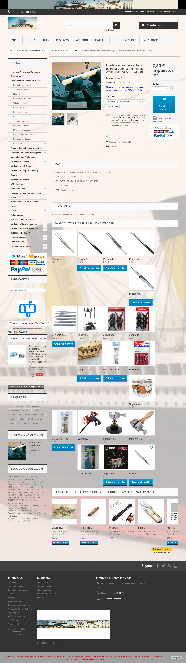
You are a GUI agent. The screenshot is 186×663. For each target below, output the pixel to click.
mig (18, 423)
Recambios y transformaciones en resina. (26, 195)
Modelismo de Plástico (21, 166)
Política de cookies (16, 616)
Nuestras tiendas (15, 586)
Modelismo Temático (20, 161)
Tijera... (141, 528)
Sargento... (83, 438)
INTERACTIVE (31, 415)
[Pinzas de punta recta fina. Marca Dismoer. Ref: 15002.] (64, 243)
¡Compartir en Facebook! (120, 142)
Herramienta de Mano (22, 85)
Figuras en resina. (19, 188)
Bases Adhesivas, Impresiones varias (24, 204)
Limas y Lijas (18, 94)
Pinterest (114, 107)
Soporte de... (136, 404)
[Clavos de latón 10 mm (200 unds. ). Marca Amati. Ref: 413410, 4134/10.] (64, 512)
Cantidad (157, 84)
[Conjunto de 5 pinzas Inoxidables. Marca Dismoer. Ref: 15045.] (64, 319)
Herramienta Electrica (22, 139)
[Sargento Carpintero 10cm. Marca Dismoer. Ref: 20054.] (90, 423)
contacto (103, 30)
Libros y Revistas (18, 237)
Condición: (111, 82)
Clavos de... (57, 528)
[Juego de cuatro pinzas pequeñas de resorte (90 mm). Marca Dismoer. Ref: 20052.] (116, 319)
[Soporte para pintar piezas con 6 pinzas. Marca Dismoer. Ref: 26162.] (90, 319)
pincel (35, 410)
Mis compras (43, 582)
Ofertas (31, 40)
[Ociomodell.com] (35, 23)
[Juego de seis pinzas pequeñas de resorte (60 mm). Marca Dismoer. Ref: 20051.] (142, 319)
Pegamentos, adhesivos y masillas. (27, 148)
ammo (26, 423)
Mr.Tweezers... (85, 473)
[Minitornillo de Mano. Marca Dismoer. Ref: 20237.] (142, 423)
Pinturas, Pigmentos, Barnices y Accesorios (25, 74)
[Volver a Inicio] (11, 51)
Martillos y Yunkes (21, 126)
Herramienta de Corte (22, 99)
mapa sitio (114, 30)
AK (20, 415)
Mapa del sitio (14, 624)
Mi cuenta (43, 578)
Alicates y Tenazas (21, 90)
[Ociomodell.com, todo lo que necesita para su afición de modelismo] (93, 4)
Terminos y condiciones (19, 605)
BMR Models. (17, 184)
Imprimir (114, 146)
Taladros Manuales (21, 103)
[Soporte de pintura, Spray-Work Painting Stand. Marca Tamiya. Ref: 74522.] (142, 388)
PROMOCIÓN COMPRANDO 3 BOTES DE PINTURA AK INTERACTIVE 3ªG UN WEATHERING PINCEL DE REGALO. (26, 495)
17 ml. (30, 419)
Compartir (125, 102)
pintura (20, 406)
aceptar (176, 657)
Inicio (15, 40)
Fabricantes (20, 279)
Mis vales (41, 598)
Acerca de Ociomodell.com (20, 609)
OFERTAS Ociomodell (21, 246)
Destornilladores (20, 112)
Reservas (62, 40)
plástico (13, 419)
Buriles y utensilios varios (24, 135)
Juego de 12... (85, 369)
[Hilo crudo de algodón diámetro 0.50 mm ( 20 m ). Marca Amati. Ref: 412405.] (93, 512)
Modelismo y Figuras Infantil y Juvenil (24, 172)
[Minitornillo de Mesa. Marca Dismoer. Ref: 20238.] (116, 423)
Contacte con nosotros (134, 12)
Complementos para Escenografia (26, 153)
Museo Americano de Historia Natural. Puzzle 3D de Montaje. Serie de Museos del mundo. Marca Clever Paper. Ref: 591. (38, 355)
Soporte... (82, 335)
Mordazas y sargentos (22, 130)
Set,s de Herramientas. (23, 121)
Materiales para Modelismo (23, 157)
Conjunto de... (59, 335)
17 (43, 423)
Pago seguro (13, 613)
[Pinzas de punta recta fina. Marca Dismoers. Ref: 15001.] (116, 243)
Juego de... (109, 335)
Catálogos (150, 40)
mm (42, 415)
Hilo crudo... (86, 528)
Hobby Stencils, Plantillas (22, 219)
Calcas (14, 210)
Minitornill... (109, 438)
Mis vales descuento (46, 586)
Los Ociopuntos (15, 620)
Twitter (101, 40)
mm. (11, 423)
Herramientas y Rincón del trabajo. (26, 81)
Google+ (139, 102)
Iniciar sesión (170, 12)
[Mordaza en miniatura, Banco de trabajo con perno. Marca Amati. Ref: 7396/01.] (58, 119)
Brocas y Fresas (20, 108)
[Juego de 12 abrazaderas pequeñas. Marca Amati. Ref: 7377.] (90, 353)
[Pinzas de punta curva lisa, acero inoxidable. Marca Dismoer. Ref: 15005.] (90, 243)
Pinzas (16, 117)
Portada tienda (17, 242)
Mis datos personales (46, 594)
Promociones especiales (28, 338)
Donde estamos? (124, 40)
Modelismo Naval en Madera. (24, 224)
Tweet (112, 102)
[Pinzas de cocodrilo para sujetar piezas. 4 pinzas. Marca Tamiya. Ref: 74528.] (142, 353)
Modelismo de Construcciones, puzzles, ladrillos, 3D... (25, 230)
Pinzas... (134, 473)
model (35, 423)
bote (11, 406)
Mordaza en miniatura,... (35, 443)
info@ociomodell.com (116, 598)
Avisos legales (14, 601)
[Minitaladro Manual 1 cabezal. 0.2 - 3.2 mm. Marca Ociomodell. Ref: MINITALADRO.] (122, 512)
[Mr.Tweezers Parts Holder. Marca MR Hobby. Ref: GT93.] (90, 457)
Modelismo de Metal (20, 179)
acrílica (26, 410)
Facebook (82, 40)
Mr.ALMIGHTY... (112, 369)
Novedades (13, 582)
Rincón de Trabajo (20, 144)
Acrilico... (171, 528)
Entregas (12, 598)
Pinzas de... (58, 259)
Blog (46, 40)
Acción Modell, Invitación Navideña (23, 511)
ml (27, 406)
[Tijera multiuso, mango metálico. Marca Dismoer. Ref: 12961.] (151, 512)
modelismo (14, 410)
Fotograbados (17, 215)
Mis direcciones (44, 590)
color (22, 419)
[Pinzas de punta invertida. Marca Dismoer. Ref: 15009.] (142, 278)
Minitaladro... (115, 528)
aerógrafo (36, 406)
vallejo (12, 415)
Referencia (111, 78)
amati (39, 419)
